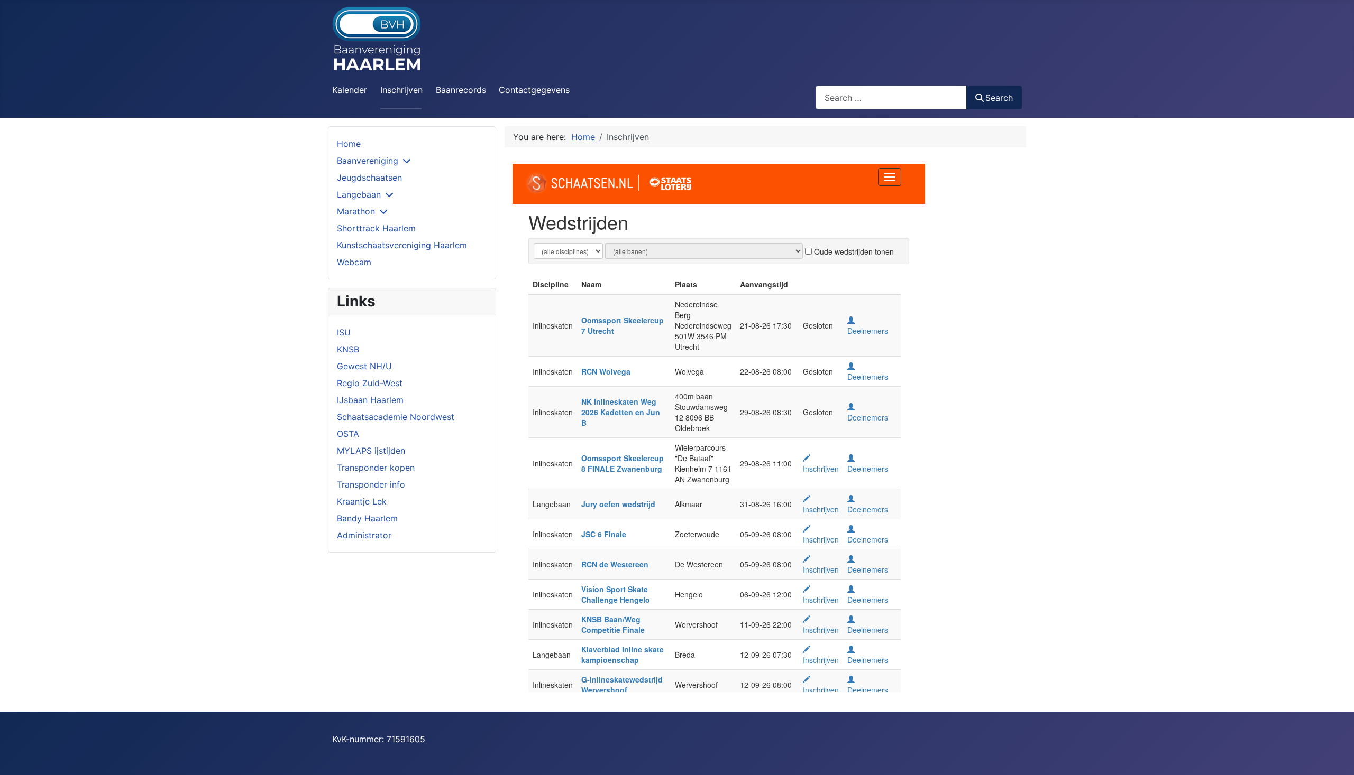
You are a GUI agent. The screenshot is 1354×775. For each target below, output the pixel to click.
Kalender (349, 90)
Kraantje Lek (362, 501)
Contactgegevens (534, 90)
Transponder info (371, 484)
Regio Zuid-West (369, 383)
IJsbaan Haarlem (370, 400)
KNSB (348, 349)
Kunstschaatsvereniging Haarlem (402, 245)
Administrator (364, 535)
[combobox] (891, 97)
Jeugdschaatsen (369, 177)
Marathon (356, 211)
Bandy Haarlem (367, 518)
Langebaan (359, 194)
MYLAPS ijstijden (371, 450)
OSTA (348, 433)
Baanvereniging (367, 160)
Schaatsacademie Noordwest (395, 417)
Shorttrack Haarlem (376, 228)
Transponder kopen (376, 467)
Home (349, 143)
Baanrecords (461, 90)
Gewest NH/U (364, 366)
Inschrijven (401, 90)
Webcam (354, 262)
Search (999, 97)
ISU (344, 332)
